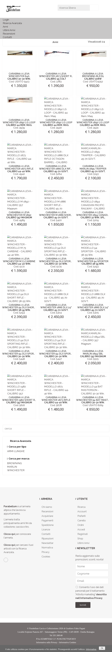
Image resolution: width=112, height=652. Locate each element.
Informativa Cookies (67, 642)
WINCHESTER (15, 470)
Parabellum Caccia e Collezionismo (43, 628)
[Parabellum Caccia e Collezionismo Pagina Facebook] (6, 560)
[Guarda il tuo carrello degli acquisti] (104, 8)
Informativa (91, 649)
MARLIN (12, 466)
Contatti (7, 37)
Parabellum (10, 506)
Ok (102, 648)
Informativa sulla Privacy (46, 642)
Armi (5, 26)
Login (6, 19)
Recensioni (9, 33)
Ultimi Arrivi (9, 30)
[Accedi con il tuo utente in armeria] (101, 8)
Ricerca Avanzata (12, 23)
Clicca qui (9, 534)
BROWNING (14, 463)
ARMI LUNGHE (16, 451)
